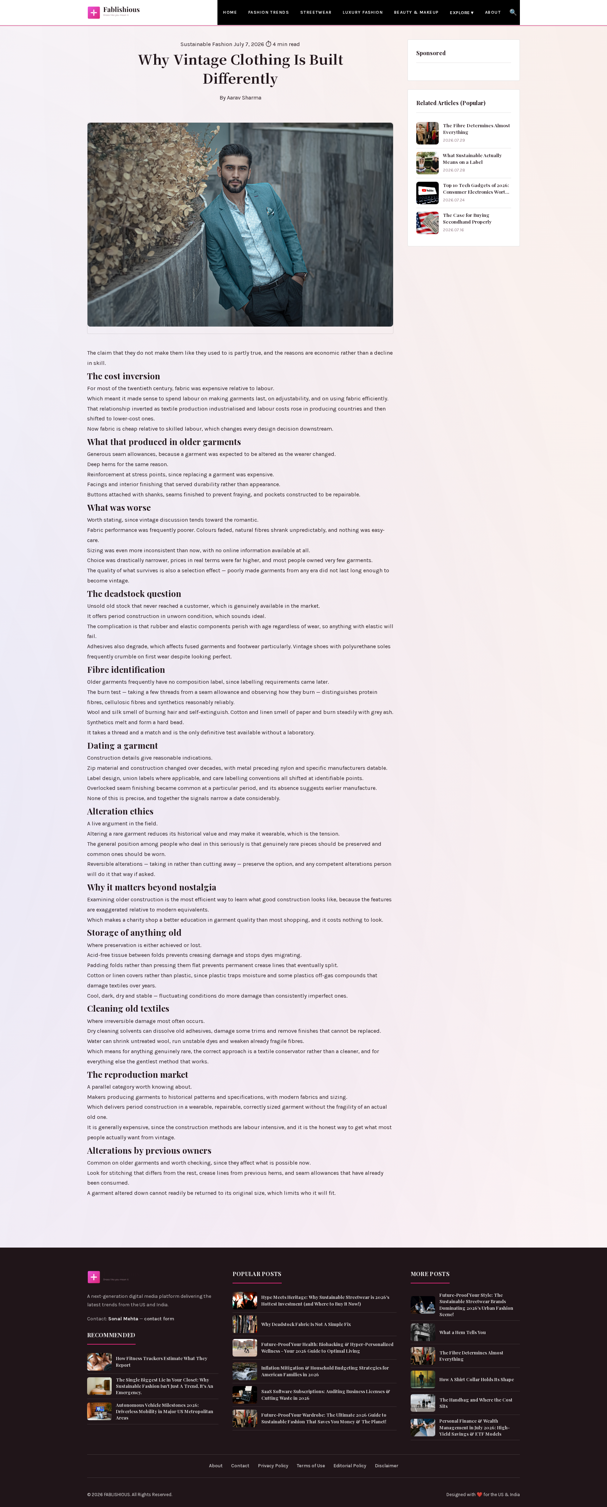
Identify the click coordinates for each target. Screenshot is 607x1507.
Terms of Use (311, 1465)
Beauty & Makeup (416, 12)
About (493, 12)
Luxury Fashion (363, 12)
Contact (240, 1465)
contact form (159, 1319)
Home (230, 12)
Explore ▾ (462, 12)
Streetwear (316, 12)
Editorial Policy (349, 1465)
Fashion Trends (268, 12)
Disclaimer (386, 1465)
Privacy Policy (273, 1465)
